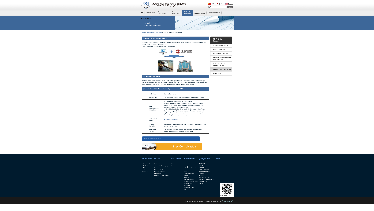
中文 (213, 4)
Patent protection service (171, 119)
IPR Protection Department (154, 32)
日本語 (221, 4)
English (230, 4)
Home (143, 32)
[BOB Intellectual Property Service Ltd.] (163, 8)
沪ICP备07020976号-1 (228, 201)
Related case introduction (152, 139)
